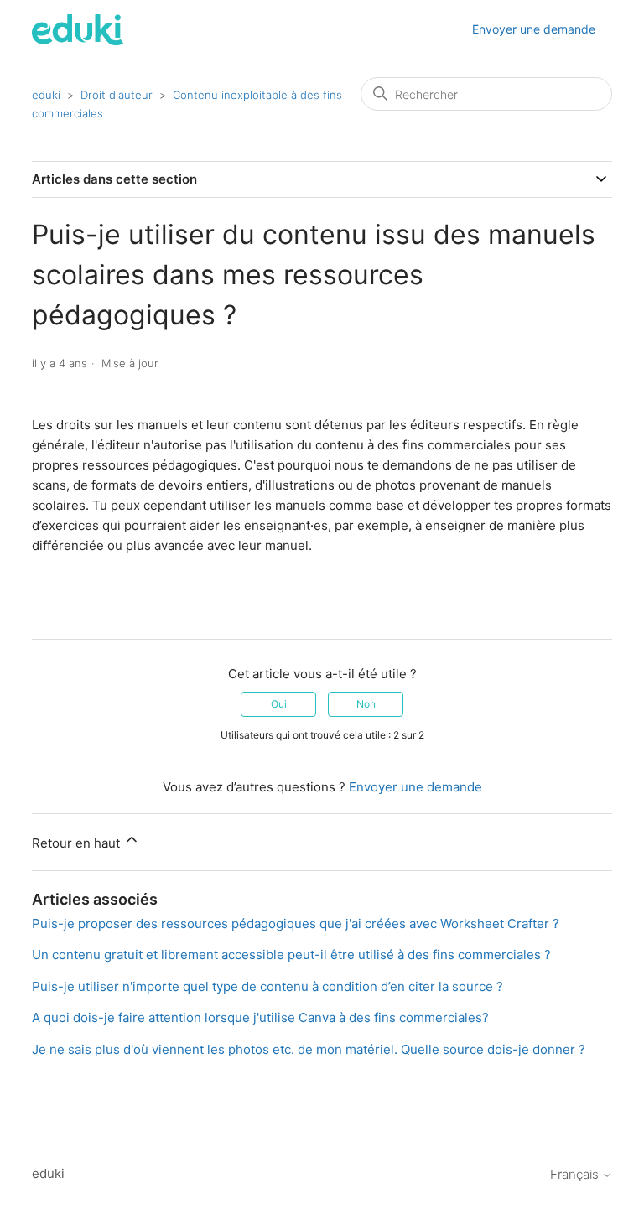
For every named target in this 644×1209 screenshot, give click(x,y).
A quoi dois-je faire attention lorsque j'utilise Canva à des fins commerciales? (260, 1017)
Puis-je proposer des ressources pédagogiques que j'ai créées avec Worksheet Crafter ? (295, 923)
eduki (46, 94)
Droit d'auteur (116, 94)
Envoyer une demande (533, 29)
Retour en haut (77, 843)
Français (576, 1174)
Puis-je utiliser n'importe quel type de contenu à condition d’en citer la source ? (267, 986)
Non (366, 704)
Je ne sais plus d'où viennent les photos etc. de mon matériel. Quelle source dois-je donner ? (308, 1049)
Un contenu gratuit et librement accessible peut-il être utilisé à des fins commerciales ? (291, 955)
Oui (279, 704)
